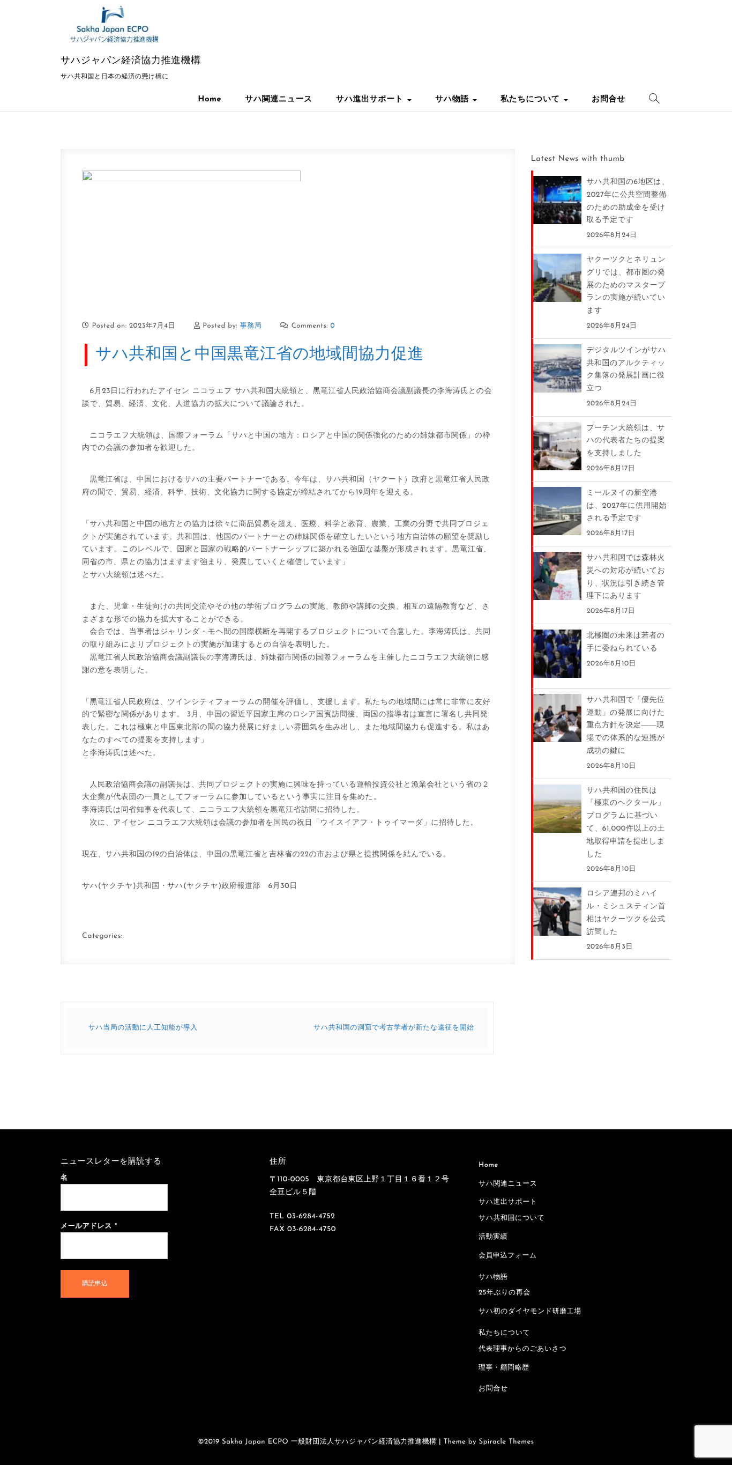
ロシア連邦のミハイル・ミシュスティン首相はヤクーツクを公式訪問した (626, 913)
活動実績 (493, 1237)
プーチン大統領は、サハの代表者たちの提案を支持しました (626, 441)
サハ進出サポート (371, 99)
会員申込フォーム (508, 1256)
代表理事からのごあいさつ (522, 1349)
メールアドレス (89, 1226)
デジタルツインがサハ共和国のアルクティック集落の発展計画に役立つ (626, 369)
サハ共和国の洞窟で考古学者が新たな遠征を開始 (393, 1028)
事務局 (251, 326)
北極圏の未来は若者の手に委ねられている (626, 642)
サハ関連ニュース (278, 99)
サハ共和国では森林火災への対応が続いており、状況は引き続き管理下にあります (626, 577)
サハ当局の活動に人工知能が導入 (143, 1028)
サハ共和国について (511, 1218)
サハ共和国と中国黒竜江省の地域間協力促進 (259, 354)
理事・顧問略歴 (504, 1368)
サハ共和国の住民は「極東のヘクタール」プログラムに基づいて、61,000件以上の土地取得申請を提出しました (626, 823)
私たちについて (532, 99)
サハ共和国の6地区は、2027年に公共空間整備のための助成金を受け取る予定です (628, 201)
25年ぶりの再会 (505, 1293)
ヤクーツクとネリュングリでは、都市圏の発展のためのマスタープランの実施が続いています (626, 285)
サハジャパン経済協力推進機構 (131, 61)
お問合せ (608, 99)
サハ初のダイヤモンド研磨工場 (530, 1311)
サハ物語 (453, 99)
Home (209, 99)
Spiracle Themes (506, 1442)
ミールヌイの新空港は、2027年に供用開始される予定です (627, 506)
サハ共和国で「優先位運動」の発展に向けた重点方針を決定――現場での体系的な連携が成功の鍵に (626, 725)
